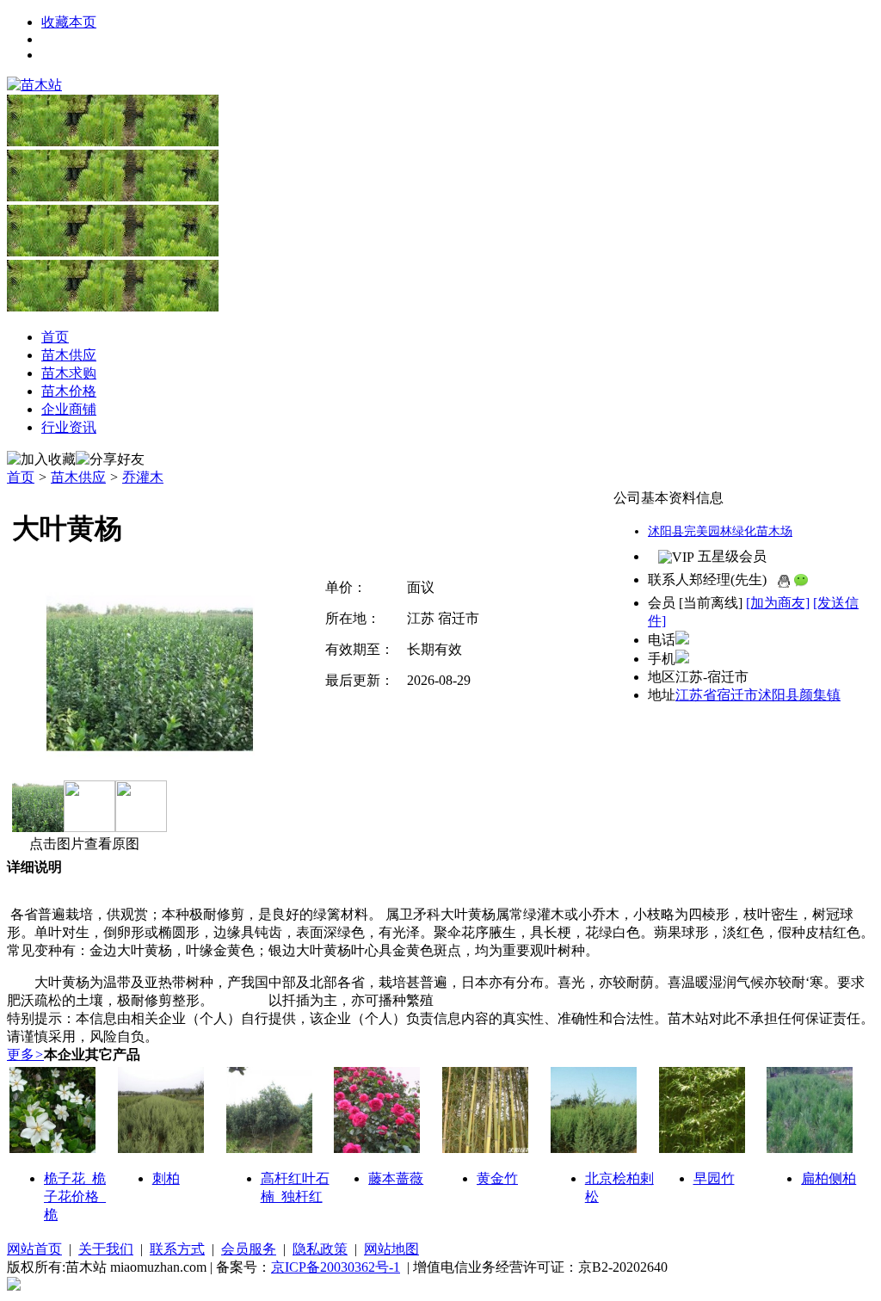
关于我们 (105, 1249)
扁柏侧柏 (828, 1178)
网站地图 (391, 1249)
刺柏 (166, 1178)
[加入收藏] (41, 460)
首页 (20, 477)
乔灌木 (142, 477)
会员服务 (248, 1249)
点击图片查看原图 (82, 843)
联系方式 (177, 1249)
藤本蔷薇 (395, 1178)
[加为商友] (778, 602)
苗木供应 (78, 477)
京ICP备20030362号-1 (335, 1267)
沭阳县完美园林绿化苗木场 (720, 531)
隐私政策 (320, 1249)
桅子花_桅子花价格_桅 (75, 1196)
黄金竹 (497, 1178)
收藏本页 (68, 22)
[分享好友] (110, 460)
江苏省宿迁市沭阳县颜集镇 (758, 694)
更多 (25, 1054)
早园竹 (714, 1178)
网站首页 (34, 1249)
